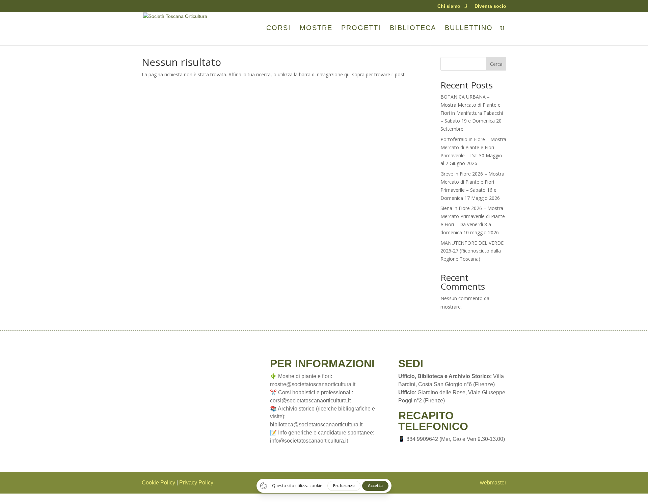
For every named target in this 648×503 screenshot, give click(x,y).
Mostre (316, 28)
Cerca (496, 64)
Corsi (278, 28)
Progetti (361, 28)
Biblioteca (413, 28)
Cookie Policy (158, 482)
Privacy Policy (196, 482)
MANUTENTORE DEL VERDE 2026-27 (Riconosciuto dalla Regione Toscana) (472, 251)
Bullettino (469, 28)
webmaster (493, 482)
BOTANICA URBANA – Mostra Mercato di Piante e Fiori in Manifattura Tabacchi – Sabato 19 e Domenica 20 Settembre (471, 113)
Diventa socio (490, 6)
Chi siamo (448, 6)
